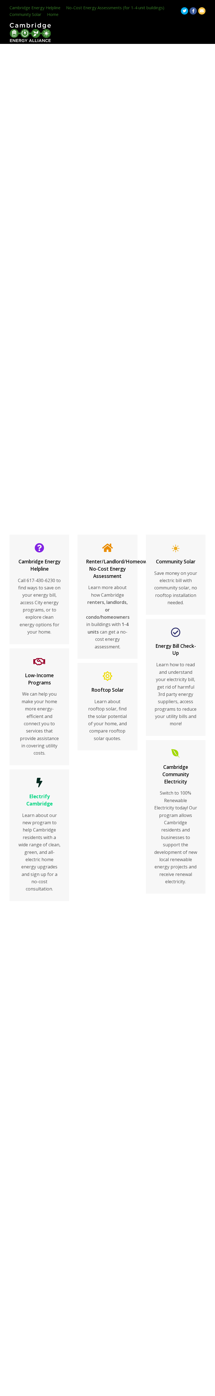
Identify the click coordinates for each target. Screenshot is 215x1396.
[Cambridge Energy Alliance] (30, 32)
